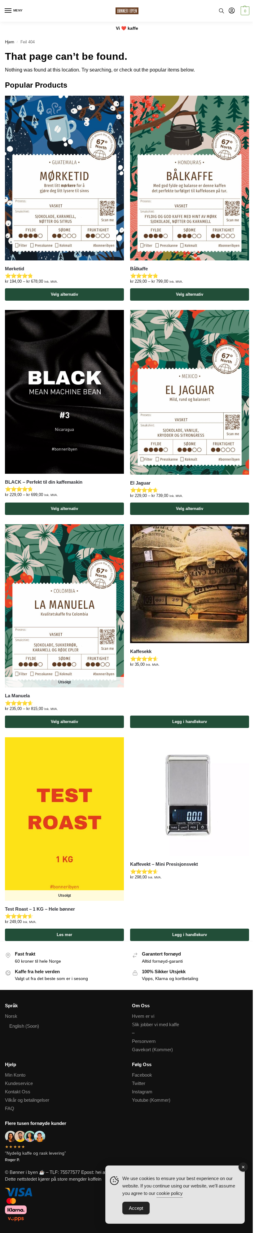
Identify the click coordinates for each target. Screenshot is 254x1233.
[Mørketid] (64, 178)
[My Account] (231, 11)
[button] (244, 11)
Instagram (142, 1091)
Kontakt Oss (17, 1091)
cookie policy (169, 1193)
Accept (136, 1208)
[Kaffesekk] (189, 583)
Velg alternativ (64, 294)
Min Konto (15, 1075)
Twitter (138, 1083)
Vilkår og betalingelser (27, 1100)
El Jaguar (140, 483)
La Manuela (17, 695)
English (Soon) (24, 1026)
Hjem (9, 42)
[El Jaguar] (189, 392)
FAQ (9, 1108)
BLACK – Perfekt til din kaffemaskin (43, 482)
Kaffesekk (140, 651)
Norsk (11, 1016)
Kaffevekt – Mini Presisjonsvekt (164, 864)
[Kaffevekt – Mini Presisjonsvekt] (189, 796)
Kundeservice (19, 1083)
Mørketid (14, 268)
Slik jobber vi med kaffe (155, 1024)
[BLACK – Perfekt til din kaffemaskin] (64, 392)
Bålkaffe (139, 268)
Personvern (143, 1041)
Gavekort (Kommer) (152, 1049)
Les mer (64, 934)
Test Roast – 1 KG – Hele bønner (40, 909)
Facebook (142, 1075)
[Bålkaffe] (189, 178)
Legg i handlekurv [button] (189, 721)
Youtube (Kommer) (151, 1100)
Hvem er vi (143, 1016)
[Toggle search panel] (221, 11)
